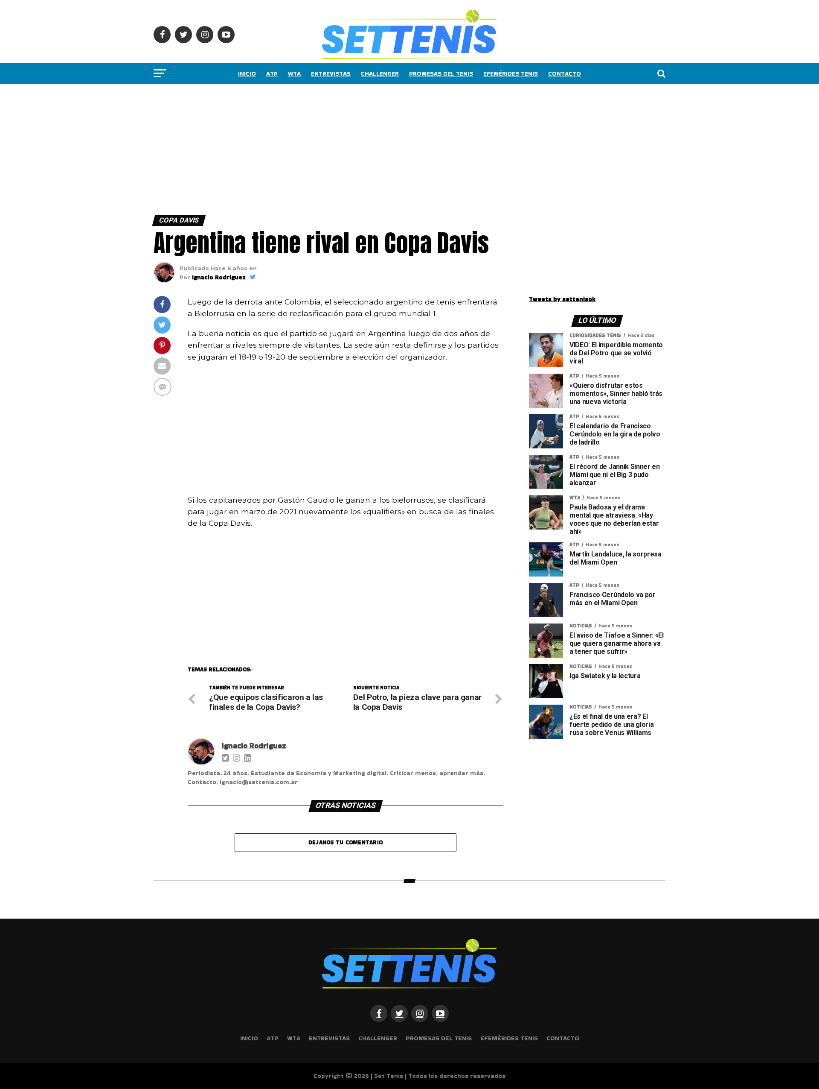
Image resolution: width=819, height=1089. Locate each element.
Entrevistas (331, 73)
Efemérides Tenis (510, 73)
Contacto (564, 73)
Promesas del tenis (441, 73)
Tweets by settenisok (562, 299)
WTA (294, 73)
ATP (272, 73)
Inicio (247, 73)
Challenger (380, 73)
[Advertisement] (256, 147)
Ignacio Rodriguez (219, 277)
